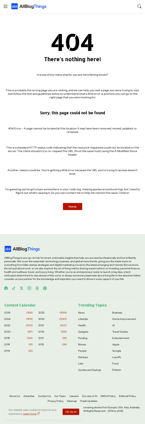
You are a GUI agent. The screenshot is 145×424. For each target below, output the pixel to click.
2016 (18, 344)
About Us (14, 396)
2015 (52, 344)
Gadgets (83, 331)
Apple (115, 344)
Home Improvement (124, 319)
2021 (52, 325)
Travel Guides (120, 331)
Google (116, 350)
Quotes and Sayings (89, 369)
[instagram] (29, 288)
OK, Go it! (70, 411)
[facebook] (6, 288)
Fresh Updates (88, 401)
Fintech (116, 369)
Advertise (28, 396)
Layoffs (116, 357)
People (82, 350)
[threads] (37, 288)
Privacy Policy (55, 401)
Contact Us (44, 396)
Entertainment (120, 338)
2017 (52, 338)
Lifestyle (83, 319)
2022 (18, 325)
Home (73, 206)
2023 (52, 319)
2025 (52, 312)
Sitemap (72, 401)
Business (117, 312)
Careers (74, 396)
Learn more (29, 413)
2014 (18, 350)
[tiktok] (14, 288)
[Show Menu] (5, 6)
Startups (83, 357)
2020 (18, 331)
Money (82, 344)
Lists (80, 363)
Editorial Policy (127, 396)
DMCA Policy (108, 396)
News (81, 312)
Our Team (60, 396)
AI (113, 325)
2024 (18, 319)
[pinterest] (45, 288)
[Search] (139, 6)
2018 (18, 338)
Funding (82, 338)
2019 (52, 331)
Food (115, 363)
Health (82, 325)
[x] (21, 288)
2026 (18, 312)
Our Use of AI (89, 396)
